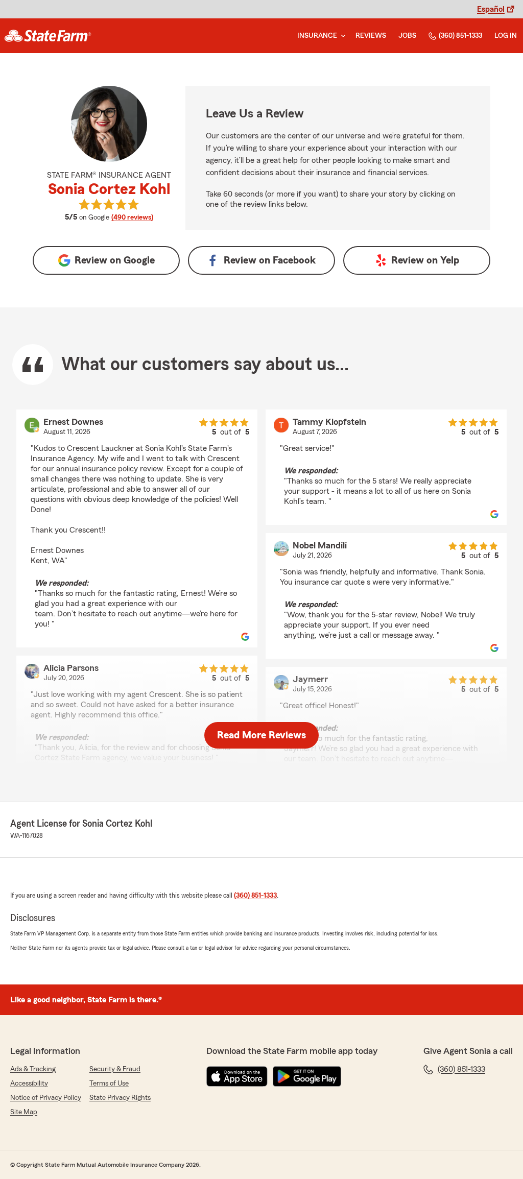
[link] (48, 36)
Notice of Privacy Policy (45, 1097)
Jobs (407, 35)
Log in (505, 35)
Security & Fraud (114, 1069)
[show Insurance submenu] (341, 36)
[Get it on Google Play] (307, 1076)
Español (491, 9)
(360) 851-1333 (460, 35)
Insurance (317, 35)
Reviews (370, 35)
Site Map (23, 1112)
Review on (115, 260)
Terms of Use (109, 1083)
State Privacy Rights (120, 1097)
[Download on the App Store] (237, 1076)
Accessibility (29, 1083)
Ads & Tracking (33, 1069)
